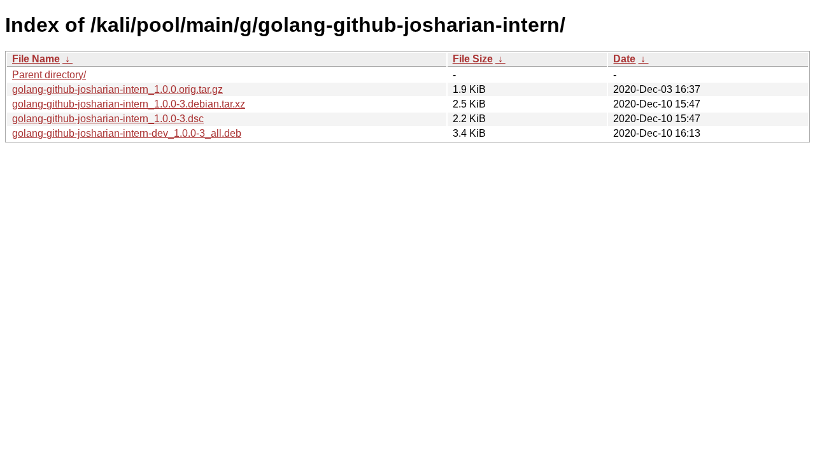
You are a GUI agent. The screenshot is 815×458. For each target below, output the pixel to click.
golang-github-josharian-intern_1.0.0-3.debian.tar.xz (128, 104)
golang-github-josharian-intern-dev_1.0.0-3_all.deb (126, 133)
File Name (36, 58)
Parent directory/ (49, 74)
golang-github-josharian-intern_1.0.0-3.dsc (108, 118)
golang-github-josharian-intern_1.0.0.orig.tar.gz (117, 89)
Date (624, 58)
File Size (473, 58)
